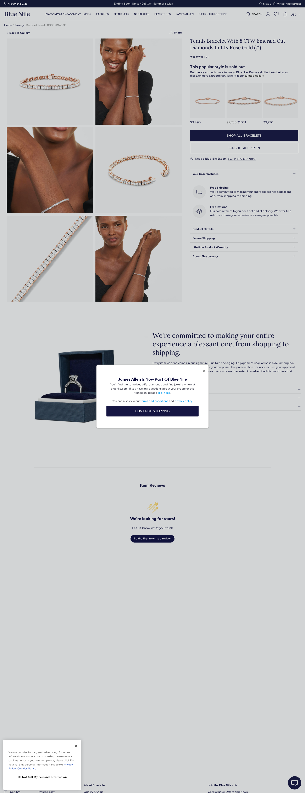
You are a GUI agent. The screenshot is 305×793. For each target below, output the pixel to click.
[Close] (76, 746)
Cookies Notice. (27, 768)
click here (164, 393)
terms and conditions (154, 401)
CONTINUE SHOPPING (152, 411)
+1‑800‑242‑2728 (17, 3)
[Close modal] (204, 371)
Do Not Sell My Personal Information (42, 777)
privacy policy (183, 401)
